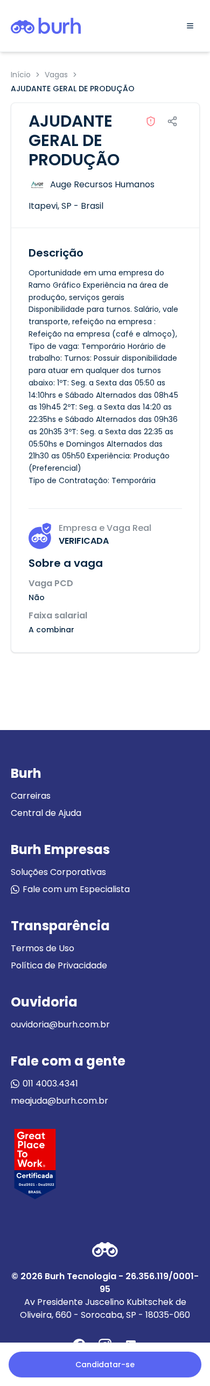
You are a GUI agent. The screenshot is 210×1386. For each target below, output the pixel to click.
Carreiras (31, 796)
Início (21, 74)
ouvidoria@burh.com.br (60, 1024)
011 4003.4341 (50, 1083)
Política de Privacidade (59, 965)
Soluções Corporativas (58, 872)
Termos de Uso (42, 948)
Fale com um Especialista (76, 889)
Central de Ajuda (46, 813)
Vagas (56, 74)
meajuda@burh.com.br (59, 1101)
